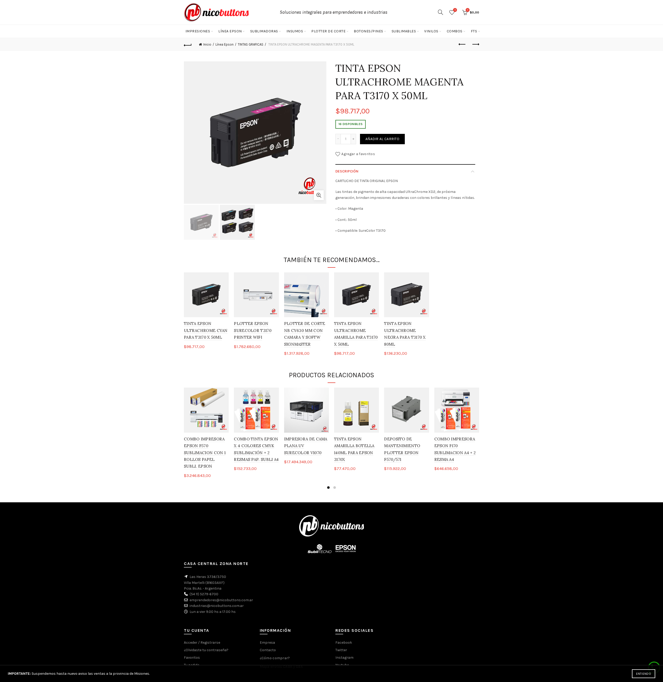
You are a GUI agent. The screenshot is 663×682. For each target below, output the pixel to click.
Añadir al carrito (382, 139)
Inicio (207, 44)
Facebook (343, 642)
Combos (455, 31)
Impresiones (197, 31)
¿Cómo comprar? (275, 658)
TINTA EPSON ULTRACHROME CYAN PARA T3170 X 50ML (206, 330)
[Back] (187, 44)
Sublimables (404, 31)
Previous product (462, 44)
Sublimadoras (264, 31)
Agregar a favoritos (358, 153)
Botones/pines (368, 31)
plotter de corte (328, 31)
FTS (474, 31)
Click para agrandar (319, 195)
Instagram (344, 657)
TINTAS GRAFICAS (250, 44)
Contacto (268, 650)
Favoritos (455, 10)
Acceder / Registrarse (202, 642)
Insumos (294, 31)
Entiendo (643, 674)
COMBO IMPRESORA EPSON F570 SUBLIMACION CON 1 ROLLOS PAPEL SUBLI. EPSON (205, 453)
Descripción (346, 171)
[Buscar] (440, 12)
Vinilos (431, 31)
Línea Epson (230, 31)
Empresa (267, 642)
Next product (475, 44)
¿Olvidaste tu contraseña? (206, 650)
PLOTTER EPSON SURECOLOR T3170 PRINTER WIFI (252, 330)
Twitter (341, 650)
